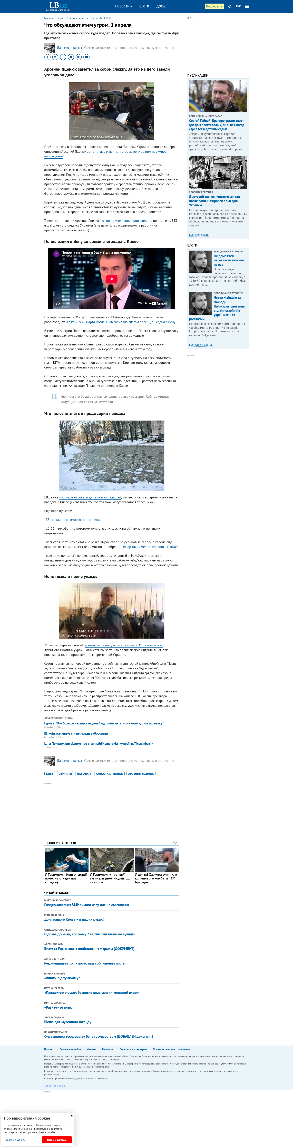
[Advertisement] (111, 809)
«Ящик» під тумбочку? (62, 978)
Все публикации (199, 235)
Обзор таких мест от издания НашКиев (150, 547)
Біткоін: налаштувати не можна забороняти (76, 733)
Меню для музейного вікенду (67, 1021)
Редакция (107, 1049)
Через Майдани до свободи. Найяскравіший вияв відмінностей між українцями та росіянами (217, 308)
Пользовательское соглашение (171, 1049)
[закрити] (72, 1115)
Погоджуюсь (57, 1139)
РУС (238, 6)
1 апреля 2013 (98, 18)
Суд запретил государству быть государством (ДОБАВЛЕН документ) (98, 1036)
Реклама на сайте (70, 1049)
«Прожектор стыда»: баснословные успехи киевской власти (91, 992)
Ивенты (91, 1049)
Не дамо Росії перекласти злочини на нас (229, 260)
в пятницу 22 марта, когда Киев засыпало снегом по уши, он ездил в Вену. (121, 322)
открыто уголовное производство (127, 220)
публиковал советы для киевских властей (90, 497)
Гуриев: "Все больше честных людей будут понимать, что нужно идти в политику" (104, 723)
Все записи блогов (200, 344)
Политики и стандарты (133, 1049)
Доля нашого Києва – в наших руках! (74, 919)
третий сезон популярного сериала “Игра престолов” (124, 645)
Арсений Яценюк (141, 774)
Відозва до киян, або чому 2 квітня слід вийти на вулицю (89, 934)
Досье (161, 6)
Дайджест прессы (77, 18)
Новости (122, 6)
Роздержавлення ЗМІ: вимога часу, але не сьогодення (87, 904)
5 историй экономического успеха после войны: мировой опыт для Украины (214, 200)
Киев (49, 774)
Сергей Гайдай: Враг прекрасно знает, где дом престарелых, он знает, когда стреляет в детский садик (216, 124)
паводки (84, 774)
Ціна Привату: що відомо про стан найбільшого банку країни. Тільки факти (98, 743)
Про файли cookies (14, 1139)
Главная (48, 18)
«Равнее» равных (58, 1007)
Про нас (49, 1049)
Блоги (144, 6)
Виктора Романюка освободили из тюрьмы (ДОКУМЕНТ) (89, 948)
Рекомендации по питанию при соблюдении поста (84, 963)
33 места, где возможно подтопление (73, 519)
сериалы (65, 774)
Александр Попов (109, 774)
